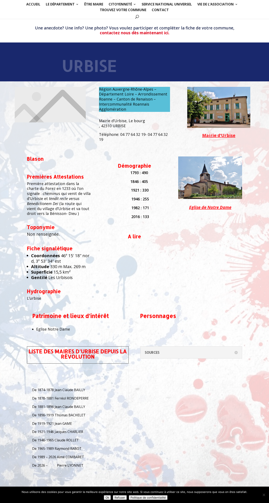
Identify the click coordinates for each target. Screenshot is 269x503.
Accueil (33, 5)
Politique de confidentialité (148, 497)
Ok (107, 497)
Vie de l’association (215, 5)
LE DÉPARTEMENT (60, 5)
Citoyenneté (120, 5)
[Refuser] (264, 495)
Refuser (120, 497)
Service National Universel (167, 5)
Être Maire (93, 5)
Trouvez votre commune (123, 10)
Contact (160, 10)
